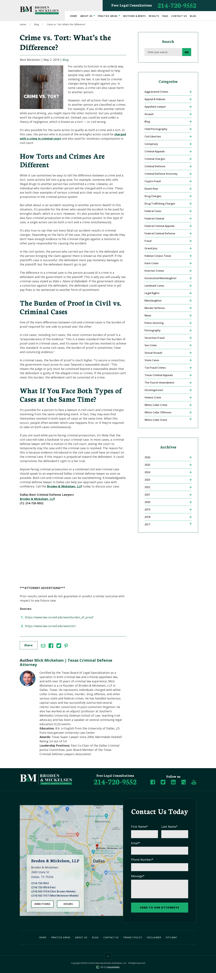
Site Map (171, 937)
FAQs (165, 15)
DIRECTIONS (42, 904)
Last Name (169, 826)
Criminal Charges (155, 159)
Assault (149, 114)
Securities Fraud (154, 338)
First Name (139, 826)
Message (138, 876)
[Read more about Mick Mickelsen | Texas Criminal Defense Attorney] (28, 673)
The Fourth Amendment (159, 382)
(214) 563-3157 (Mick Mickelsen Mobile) (55, 895)
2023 (147, 479)
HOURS (68, 904)
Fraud (148, 241)
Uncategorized (154, 390)
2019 (147, 509)
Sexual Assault (153, 352)
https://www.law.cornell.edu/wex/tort (50, 626)
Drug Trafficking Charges (160, 203)
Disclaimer (154, 937)
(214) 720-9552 (40, 883)
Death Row (151, 188)
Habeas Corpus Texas (158, 256)
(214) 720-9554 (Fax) (43, 887)
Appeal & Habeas (155, 99)
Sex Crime (151, 345)
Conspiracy (151, 144)
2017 (147, 524)
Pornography (153, 330)
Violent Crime (153, 397)
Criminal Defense (155, 166)
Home (73, 15)
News (148, 315)
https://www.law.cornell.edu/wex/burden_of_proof (59, 617)
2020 (147, 502)
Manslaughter (153, 300)
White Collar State (156, 420)
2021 (147, 494)
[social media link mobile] (152, 782)
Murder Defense (155, 308)
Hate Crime (151, 263)
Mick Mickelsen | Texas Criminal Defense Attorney (66, 662)
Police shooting (154, 323)
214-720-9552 (153, 5)
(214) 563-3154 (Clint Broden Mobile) (53, 891)
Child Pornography (156, 129)
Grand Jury (151, 248)
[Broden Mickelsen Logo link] (39, 10)
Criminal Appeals (155, 151)
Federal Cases (153, 211)
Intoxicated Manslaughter (161, 278)
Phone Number (142, 859)
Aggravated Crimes (156, 91)
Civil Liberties (153, 136)
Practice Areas (108, 15)
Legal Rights (152, 293)
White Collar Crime (156, 405)
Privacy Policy (132, 937)
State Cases (152, 360)
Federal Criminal (154, 218)
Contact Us (179, 15)
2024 (147, 472)
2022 (147, 487)
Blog (193, 15)
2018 (147, 517)
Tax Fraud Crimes (155, 367)
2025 (147, 465)
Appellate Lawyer (155, 106)
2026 (147, 457)
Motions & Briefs (134, 15)
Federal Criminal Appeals (160, 226)
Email (135, 843)
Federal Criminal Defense (160, 233)
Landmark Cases (154, 285)
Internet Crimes (154, 270)
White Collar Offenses (158, 412)
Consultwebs (113, 967)
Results (154, 15)
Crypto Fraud (153, 181)
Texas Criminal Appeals (159, 375)
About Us (86, 15)
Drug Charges (153, 196)
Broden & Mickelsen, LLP (64, 486)
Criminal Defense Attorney (161, 173)
